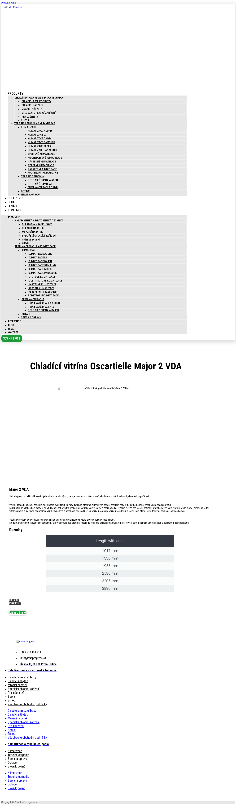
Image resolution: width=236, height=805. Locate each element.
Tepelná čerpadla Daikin (42, 187)
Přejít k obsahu (8, 2)
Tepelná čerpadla (32, 176)
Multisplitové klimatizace (45, 157)
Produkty (15, 93)
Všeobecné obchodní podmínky (27, 704)
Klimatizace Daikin (39, 138)
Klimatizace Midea (39, 146)
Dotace (25, 191)
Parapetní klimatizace (42, 169)
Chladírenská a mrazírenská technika (39, 97)
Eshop (11, 700)
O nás (11, 329)
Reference (16, 198)
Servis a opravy (30, 194)
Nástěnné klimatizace (42, 161)
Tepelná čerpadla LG (41, 184)
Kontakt (15, 210)
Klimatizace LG (37, 134)
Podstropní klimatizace (42, 172)
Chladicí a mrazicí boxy (36, 101)
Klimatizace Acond (40, 130)
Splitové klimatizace (41, 153)
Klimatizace (28, 127)
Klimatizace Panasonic (42, 150)
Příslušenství (30, 116)
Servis (25, 120)
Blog (11, 325)
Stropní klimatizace (41, 165)
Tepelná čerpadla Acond (43, 180)
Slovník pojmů (16, 766)
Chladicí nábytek (32, 105)
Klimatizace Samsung (41, 142)
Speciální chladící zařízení (39, 112)
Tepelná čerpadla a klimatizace (34, 123)
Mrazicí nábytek (32, 109)
